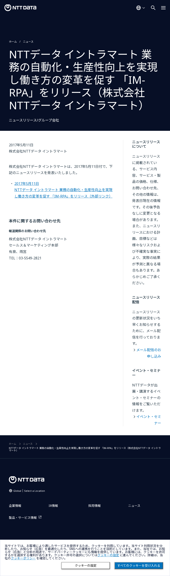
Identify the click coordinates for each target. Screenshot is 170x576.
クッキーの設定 (86, 565)
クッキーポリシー (23, 558)
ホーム (13, 41)
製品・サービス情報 (23, 517)
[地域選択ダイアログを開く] (140, 7)
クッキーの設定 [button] (108, 555)
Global (29, 490)
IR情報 (53, 506)
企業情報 (15, 506)
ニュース (28, 41)
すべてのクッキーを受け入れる (138, 565)
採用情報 (94, 506)
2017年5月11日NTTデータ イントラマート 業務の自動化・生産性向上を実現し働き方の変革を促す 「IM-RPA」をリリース (63, 190)
